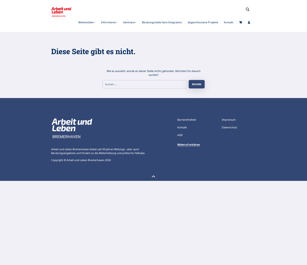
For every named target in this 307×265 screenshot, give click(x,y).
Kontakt (228, 22)
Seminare (129, 22)
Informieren (108, 22)
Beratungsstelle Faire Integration (162, 22)
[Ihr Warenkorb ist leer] (240, 22)
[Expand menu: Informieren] (116, 22)
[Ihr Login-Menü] (249, 22)
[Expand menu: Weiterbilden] (94, 22)
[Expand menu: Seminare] (135, 22)
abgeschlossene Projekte (203, 22)
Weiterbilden (86, 22)
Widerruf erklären (188, 144)
